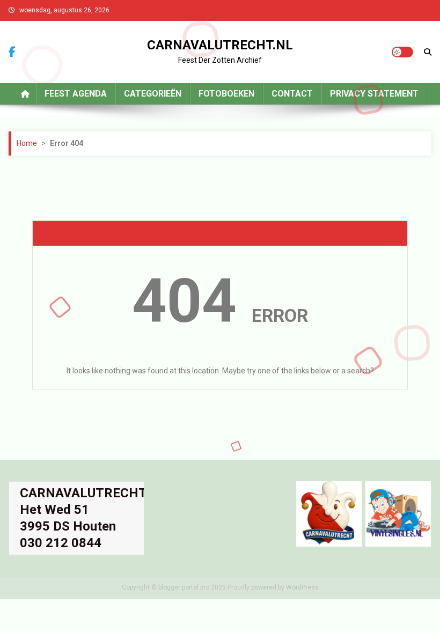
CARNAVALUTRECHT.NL (220, 45)
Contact (292, 94)
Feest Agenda (76, 94)
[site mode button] (402, 52)
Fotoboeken (226, 94)
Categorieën (152, 94)
